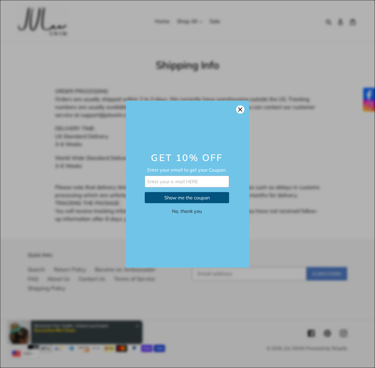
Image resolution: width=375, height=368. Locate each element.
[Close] (240, 109)
